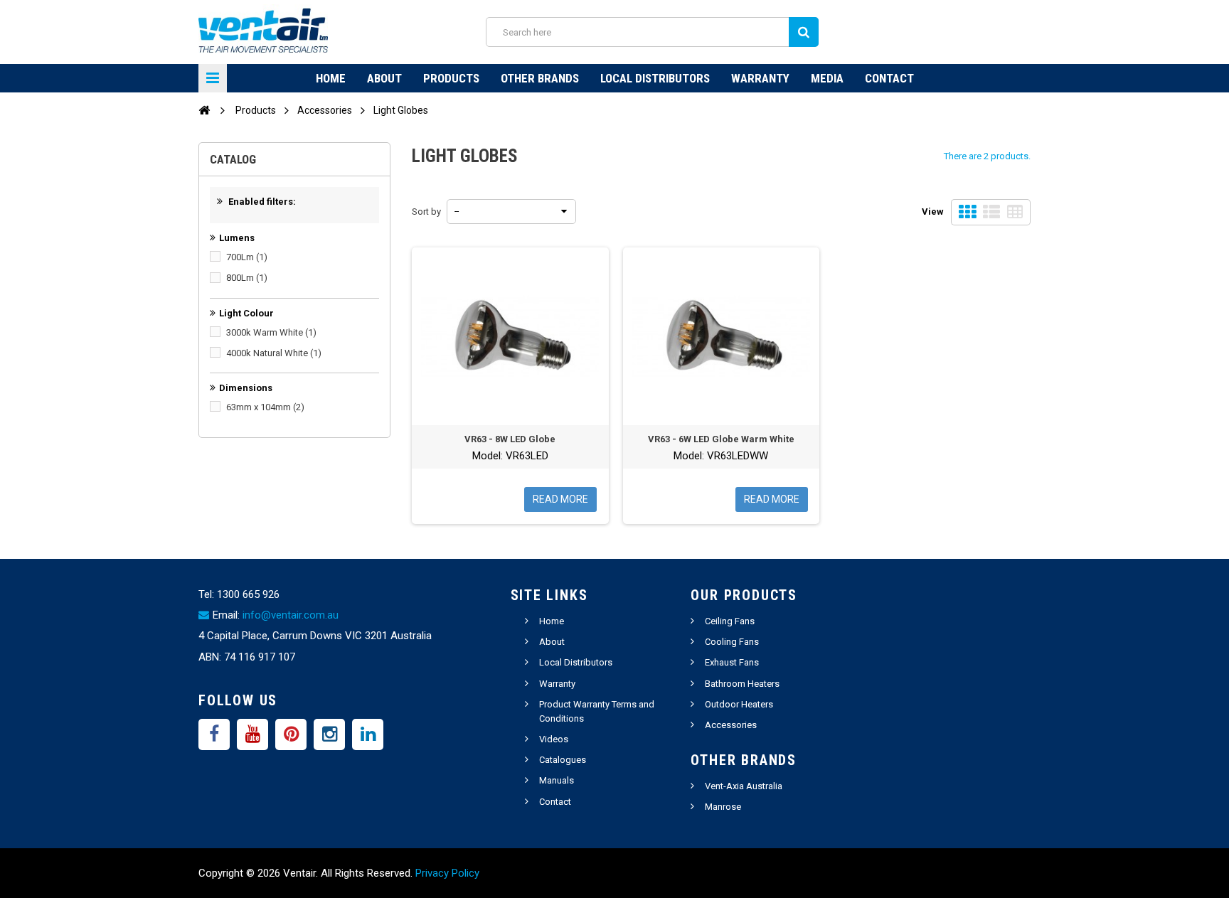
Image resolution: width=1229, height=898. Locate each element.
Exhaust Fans (732, 662)
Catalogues (562, 759)
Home (331, 78)
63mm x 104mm (265, 407)
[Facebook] (214, 734)
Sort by (426, 211)
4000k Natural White (273, 353)
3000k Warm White (271, 332)
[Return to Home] (204, 109)
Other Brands (540, 78)
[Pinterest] (291, 734)
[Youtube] (252, 734)
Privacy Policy (447, 873)
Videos (553, 739)
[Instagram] (329, 734)
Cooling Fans (732, 641)
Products (451, 78)
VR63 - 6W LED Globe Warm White (721, 439)
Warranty (760, 78)
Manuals (556, 780)
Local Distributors (655, 78)
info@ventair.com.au (291, 615)
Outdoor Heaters (739, 704)
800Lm (246, 277)
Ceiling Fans (730, 621)
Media (827, 78)
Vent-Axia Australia (743, 786)
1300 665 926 (248, 594)
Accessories (731, 725)
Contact (889, 78)
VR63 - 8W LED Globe (509, 439)
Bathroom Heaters (742, 683)
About (384, 78)
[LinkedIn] (367, 734)
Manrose (723, 806)
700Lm (246, 257)
